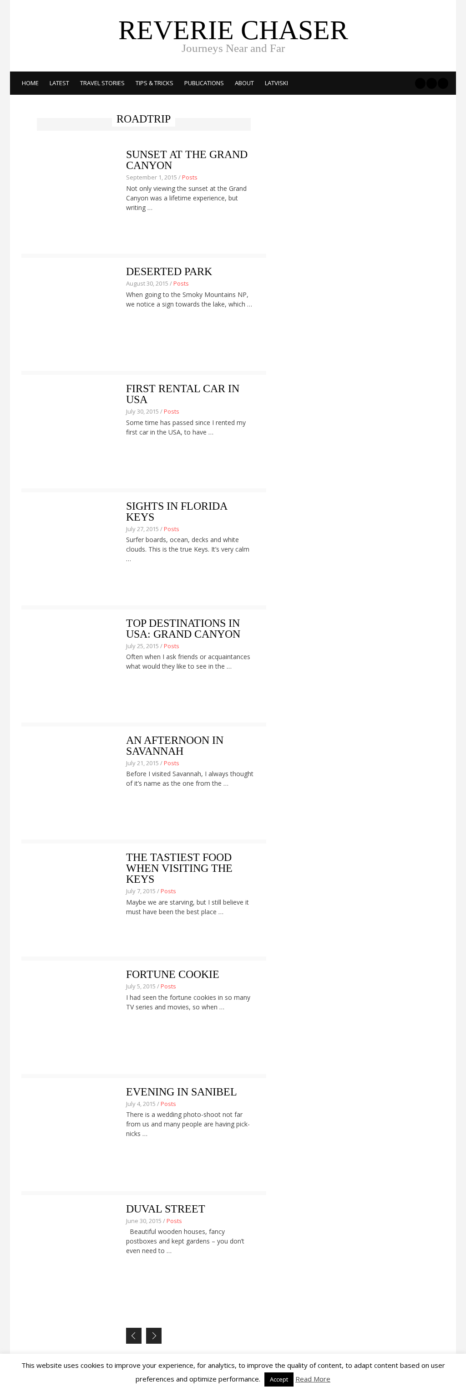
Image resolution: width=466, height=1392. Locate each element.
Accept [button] (279, 1379)
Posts (190, 177)
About (244, 83)
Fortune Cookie (172, 974)
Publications (204, 83)
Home (30, 83)
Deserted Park (169, 271)
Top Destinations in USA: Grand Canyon (183, 628)
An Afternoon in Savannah (174, 745)
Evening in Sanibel (181, 1092)
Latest (59, 83)
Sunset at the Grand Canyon (187, 159)
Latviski (276, 83)
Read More (312, 1378)
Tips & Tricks (154, 83)
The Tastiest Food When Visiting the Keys (179, 868)
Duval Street (165, 1209)
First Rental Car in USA (182, 394)
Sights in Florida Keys (176, 511)
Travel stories (102, 83)
